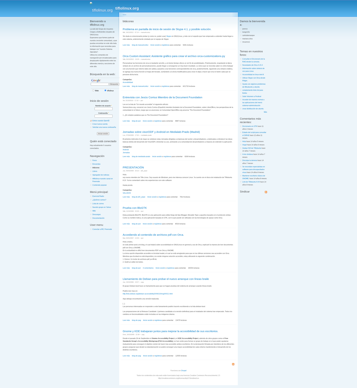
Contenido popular (99, 185)
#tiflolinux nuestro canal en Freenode (102, 180)
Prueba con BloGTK (135, 207)
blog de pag (136, 320)
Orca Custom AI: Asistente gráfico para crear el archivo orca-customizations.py (174, 56)
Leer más (126, 45)
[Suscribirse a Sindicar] (266, 191)
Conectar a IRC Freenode (102, 229)
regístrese (165, 45)
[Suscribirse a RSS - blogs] (233, 364)
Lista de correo (98, 204)
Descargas (96, 214)
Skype (168, 36)
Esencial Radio (98, 196)
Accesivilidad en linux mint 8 (253, 75)
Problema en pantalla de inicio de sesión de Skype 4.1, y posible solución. (167, 29)
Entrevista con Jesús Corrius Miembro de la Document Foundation (162, 97)
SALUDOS (127, 193)
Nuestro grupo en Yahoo (101, 207)
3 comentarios (148, 268)
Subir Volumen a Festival (251, 96)
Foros (94, 160)
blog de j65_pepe (138, 197)
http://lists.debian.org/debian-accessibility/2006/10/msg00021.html (148, 294)
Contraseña (103, 113)
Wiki (94, 211)
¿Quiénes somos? (99, 200)
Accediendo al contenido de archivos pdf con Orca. (153, 234)
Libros (94, 171)
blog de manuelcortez (140, 45)
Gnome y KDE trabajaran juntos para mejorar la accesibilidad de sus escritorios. (170, 331)
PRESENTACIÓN (133, 167)
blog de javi (136, 121)
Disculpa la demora (249, 160)
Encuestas (96, 164)
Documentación (98, 218)
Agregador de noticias (100, 175)
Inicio (124, 14)
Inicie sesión (155, 45)
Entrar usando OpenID (100, 121)
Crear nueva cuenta (100, 124)
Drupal (183, 371)
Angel (244, 145)
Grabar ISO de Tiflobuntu (251, 148)
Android (126, 150)
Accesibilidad (128, 82)
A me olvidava (247, 154)
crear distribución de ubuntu (253, 109)
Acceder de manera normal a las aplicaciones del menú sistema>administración (253, 102)
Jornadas (126, 153)
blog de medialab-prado (141, 156)
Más (265, 112)
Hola (244, 141)
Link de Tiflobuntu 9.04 (251, 182)
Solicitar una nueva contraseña (104, 127)
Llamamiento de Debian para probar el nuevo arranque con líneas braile (166, 278)
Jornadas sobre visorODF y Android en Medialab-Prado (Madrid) (161, 131)
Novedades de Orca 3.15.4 (252, 65)
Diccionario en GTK (249, 126)
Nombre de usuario (103, 106)
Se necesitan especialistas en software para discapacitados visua (253, 169)
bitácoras (95, 168)
